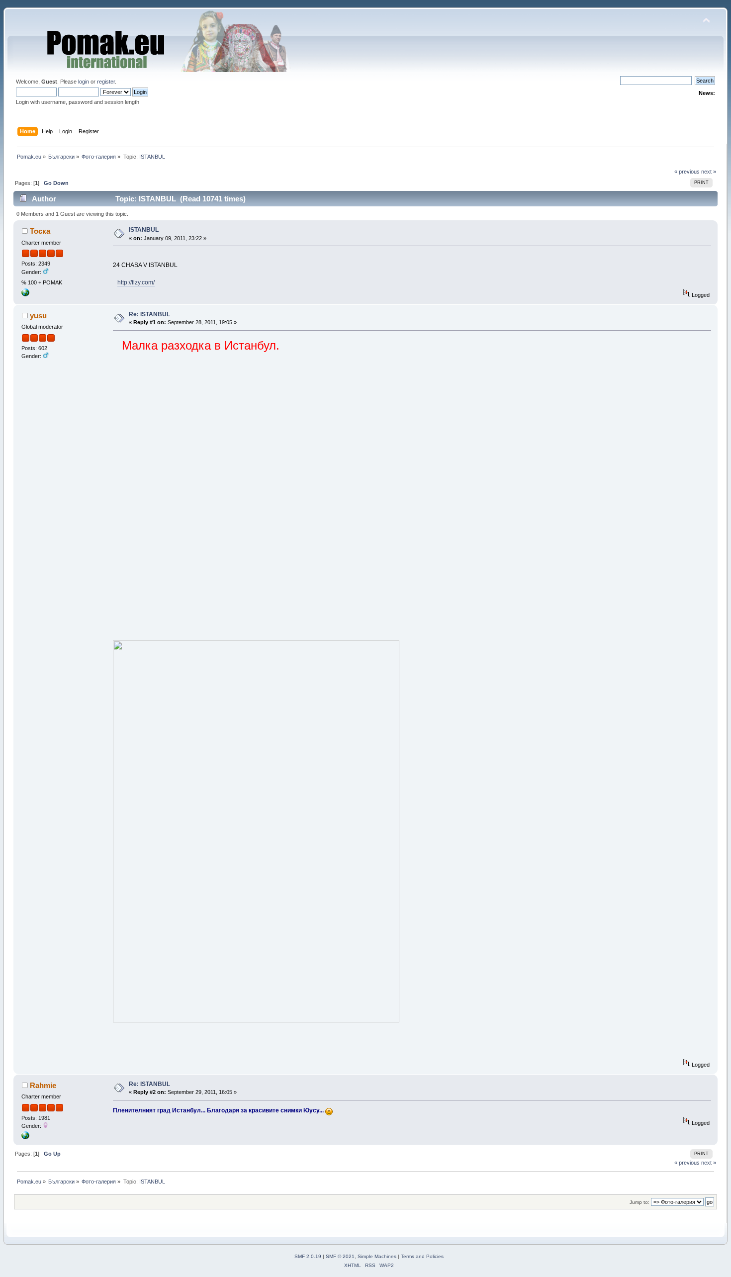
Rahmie (43, 1085)
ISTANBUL (144, 229)
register (106, 82)
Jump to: (639, 1202)
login (83, 82)
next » (708, 172)
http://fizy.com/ (136, 282)
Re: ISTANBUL (149, 314)
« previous (687, 172)
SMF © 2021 (340, 1256)
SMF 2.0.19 (307, 1256)
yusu (38, 315)
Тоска (40, 231)
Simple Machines (377, 1256)
